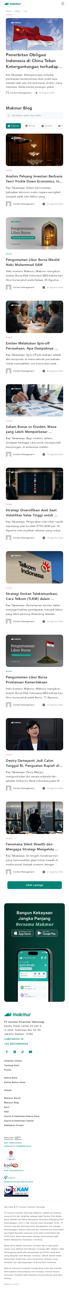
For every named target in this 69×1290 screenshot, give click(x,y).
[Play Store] (47, 933)
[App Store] (24, 933)
